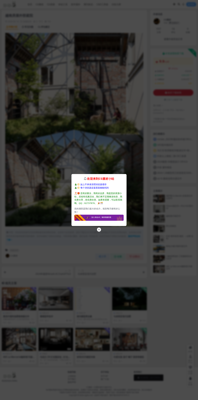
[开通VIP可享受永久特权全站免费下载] (99, 216)
